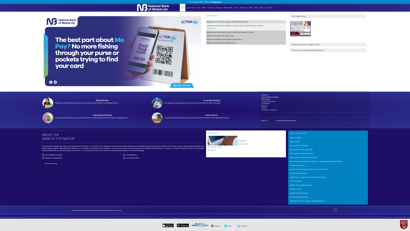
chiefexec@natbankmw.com (286, 121)
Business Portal (243, 144)
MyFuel (213, 150)
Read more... (211, 28)
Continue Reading (50, 163)
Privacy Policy (216, 2)
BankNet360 (242, 141)
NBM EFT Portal (216, 147)
